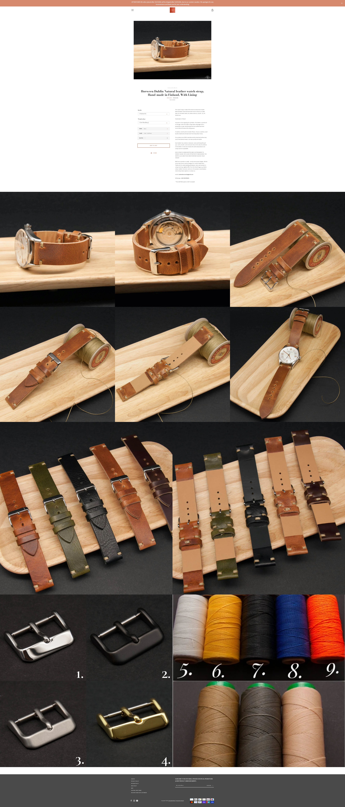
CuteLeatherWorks (172, 800)
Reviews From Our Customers (139, 792)
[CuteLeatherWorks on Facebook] (131, 800)
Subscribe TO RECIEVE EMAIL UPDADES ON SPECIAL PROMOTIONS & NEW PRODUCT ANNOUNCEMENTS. (194, 780)
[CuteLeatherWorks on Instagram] (134, 800)
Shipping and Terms (136, 790)
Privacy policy (135, 781)
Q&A (132, 788)
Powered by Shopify (180, 800)
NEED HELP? (134, 785)
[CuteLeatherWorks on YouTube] (137, 800)
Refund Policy (135, 783)
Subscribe (209, 785)
